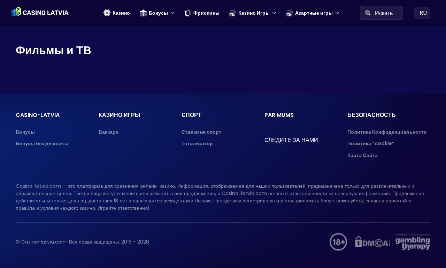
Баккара (108, 131)
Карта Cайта (362, 155)
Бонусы (158, 12)
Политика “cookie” (370, 143)
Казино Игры (254, 12)
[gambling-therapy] (412, 242)
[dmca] (372, 242)
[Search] (367, 12)
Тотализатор (197, 143)
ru (423, 13)
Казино (121, 12)
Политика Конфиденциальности (387, 131)
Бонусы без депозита (42, 143)
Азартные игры (314, 12)
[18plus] (338, 242)
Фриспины (206, 12)
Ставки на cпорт (201, 131)
